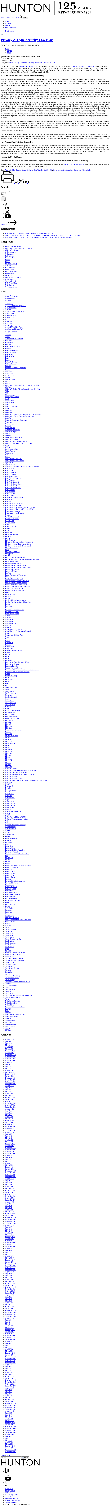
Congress (8, 422)
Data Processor (10, 480)
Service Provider (11, 929)
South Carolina (10, 943)
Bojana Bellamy (10, 356)
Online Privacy (10, 279)
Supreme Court (10, 964)
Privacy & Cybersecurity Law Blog (27, 40)
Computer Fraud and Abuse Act (16, 420)
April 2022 (9, 1140)
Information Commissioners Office (17, 662)
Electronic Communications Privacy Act (19, 542)
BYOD (7, 370)
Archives (8, 23)
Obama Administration (13, 811)
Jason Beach (9, 691)
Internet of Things (11, 676)
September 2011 (10, 1386)
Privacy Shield (10, 877)
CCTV (7, 383)
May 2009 (8, 1440)
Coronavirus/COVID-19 (13, 437)
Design (7, 515)
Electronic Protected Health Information (18, 546)
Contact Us (9, 1489)
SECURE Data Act (12, 918)
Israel (7, 683)
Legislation (9, 720)
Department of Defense (13, 505)
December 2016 (10, 1264)
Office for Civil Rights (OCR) (15, 817)
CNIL (7, 408)
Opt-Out (8, 831)
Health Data (9, 643)
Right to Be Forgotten (12, 894)
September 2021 (10, 1153)
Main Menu (15, 18)
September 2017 (10, 1246)
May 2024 (8, 1091)
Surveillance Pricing (12, 968)
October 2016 (10, 1268)
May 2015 (8, 1301)
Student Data (9, 962)
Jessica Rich (9, 701)
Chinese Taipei (10, 395)
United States (9, 1005)
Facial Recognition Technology (16, 575)
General (8, 266)
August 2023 (9, 1109)
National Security (11, 776)
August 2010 (9, 1411)
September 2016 (10, 1270)
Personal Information (12, 852)
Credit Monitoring (11, 449)
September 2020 (10, 1177)
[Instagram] (6, 1485)
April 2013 (9, 1349)
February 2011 (10, 1399)
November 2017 (10, 1242)
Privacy (7, 863)
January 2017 (9, 1262)
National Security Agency (14, 778)
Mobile (7, 757)
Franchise (8, 606)
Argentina (8, 323)
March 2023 (9, 1119)
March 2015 (9, 1304)
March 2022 (9, 1142)
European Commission (13, 563)
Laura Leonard (10, 714)
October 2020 (10, 1175)
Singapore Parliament (26, 66)
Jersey (7, 699)
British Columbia (11, 362)
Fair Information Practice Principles (17, 581)
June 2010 (8, 1415)
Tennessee (8, 984)
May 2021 (8, 1161)
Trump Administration (12, 997)
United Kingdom (11, 1003)
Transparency (9, 993)
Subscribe (4, 224)
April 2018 (9, 1233)
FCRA (7, 262)
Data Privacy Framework (13, 478)
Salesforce (8, 910)
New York (8, 796)
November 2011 (10, 1382)
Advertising (9, 304)
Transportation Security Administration (18, 995)
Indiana (7, 658)
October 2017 (10, 1244)
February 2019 (10, 1213)
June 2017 (8, 1252)
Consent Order (10, 428)
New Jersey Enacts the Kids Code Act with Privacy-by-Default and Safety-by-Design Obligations (39, 237)
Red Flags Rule (10, 889)
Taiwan (7, 974)
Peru (6, 856)
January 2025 (9, 1076)
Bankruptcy (9, 342)
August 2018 (9, 1225)
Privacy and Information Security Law (18, 865)
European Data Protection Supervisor (18, 567)
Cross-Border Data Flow (13, 459)
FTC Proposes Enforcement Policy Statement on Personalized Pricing (29, 233)
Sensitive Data (10, 925)
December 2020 (10, 1171)
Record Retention (11, 887)
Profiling (8, 879)
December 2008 (10, 1450)
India (7, 656)
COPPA (8, 435)
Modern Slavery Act (12, 1498)
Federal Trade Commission (14, 590)
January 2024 (9, 1099)
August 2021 (9, 1155)
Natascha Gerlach (11, 769)
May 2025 (8, 1068)
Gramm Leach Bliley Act (13, 635)
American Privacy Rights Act (15, 311)
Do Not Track (10, 523)
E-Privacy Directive (12, 534)
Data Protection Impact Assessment (17, 486)
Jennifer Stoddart (11, 697)
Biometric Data (10, 352)
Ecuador (8, 536)
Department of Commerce (14, 503)
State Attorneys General (13, 954)
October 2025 (10, 1059)
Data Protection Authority (14, 484)
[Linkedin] (7, 209)
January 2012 (9, 1378)
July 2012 (8, 1366)
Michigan (8, 749)
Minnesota (8, 753)
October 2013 (10, 1337)
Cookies (8, 433)
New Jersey (9, 792)
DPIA (7, 530)
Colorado (8, 412)
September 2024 (10, 1084)
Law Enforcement (11, 716)
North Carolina (10, 803)
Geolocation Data (11, 623)
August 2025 (9, 1062)
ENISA (7, 555)
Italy (6, 685)
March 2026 (9, 1049)
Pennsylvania (9, 846)
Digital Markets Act (12, 517)
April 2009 (9, 1442)
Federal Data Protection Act (14, 588)
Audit (7, 333)
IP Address (9, 679)
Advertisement (10, 302)
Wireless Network (11, 1026)
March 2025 (9, 1072)
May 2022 (8, 1138)
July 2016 (8, 1273)
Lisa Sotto (8, 726)
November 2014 (10, 1312)
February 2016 (10, 1283)
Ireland (7, 681)
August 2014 (9, 1318)
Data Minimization (11, 476)
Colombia (8, 410)
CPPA (7, 445)
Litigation (8, 728)
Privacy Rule (9, 875)
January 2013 (9, 1355)
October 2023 (10, 1105)
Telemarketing (86, 170)
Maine (7, 738)
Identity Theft (10, 269)
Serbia (7, 927)
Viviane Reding (10, 1020)
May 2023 (8, 1115)
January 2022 (9, 1146)
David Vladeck (10, 495)
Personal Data (10, 848)
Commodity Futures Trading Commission (19, 416)
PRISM (7, 861)
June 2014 (8, 1322)
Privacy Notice (10, 869)
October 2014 (10, 1314)
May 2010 (8, 1417)
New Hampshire (10, 790)
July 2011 (8, 1390)
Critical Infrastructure (12, 455)
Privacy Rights (10, 873)
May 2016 (8, 1277)
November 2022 (10, 1126)
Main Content (5, 18)
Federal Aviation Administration (16, 583)
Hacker (7, 639)
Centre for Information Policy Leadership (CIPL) (22, 385)
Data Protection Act (12, 482)
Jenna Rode (9, 695)
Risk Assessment (11, 898)
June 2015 (8, 1299)
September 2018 (10, 1223)
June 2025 (8, 1066)
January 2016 (9, 1285)
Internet (7, 674)
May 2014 (8, 1324)
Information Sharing (12, 664)
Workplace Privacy (11, 287)
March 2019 (9, 1212)
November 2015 (10, 1289)
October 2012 (10, 1361)
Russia (7, 906)
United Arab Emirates (12, 1001)
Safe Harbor (9, 908)
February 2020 (10, 1190)
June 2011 (8, 1392)
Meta (7, 745)
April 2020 (9, 1186)
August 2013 (9, 1341)
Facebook (8, 573)
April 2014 (9, 1326)
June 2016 (8, 1275)
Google (7, 633)
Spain (7, 949)
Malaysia (8, 739)
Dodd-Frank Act (10, 526)
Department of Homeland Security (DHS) (19, 509)
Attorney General (11, 331)
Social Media (9, 937)
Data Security (10, 490)
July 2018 (8, 1227)
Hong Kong (9, 648)
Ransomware (9, 885)
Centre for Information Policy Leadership (19, 248)
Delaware (8, 499)
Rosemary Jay (10, 904)
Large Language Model (13, 710)
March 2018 (9, 1235)
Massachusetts (10, 743)
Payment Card (10, 840)
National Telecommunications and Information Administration (26, 780)
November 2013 (10, 1335)
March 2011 (9, 1397)
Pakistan (8, 836)
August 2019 (9, 1202)
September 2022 (10, 1130)
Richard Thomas (11, 892)
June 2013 (8, 1345)
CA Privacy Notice (11, 1494)
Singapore (77, 170)
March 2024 (9, 1095)
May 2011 (8, 1394)
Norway (8, 809)
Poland (7, 860)
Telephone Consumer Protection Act (17, 982)
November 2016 (10, 1266)
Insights (9, 51)
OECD (7, 815)
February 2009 (10, 1446)
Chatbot (8, 387)
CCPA (7, 381)
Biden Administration (12, 346)
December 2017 (10, 1241)
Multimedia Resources (12, 277)
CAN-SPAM (9, 375)
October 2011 (10, 1384)
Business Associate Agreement (15, 368)
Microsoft (8, 751)
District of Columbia (12, 519)
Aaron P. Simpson (11, 296)
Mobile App (9, 759)
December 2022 (10, 1124)
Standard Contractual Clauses (15, 953)
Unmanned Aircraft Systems (14, 1007)
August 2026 (9, 1039)
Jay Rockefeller (10, 693)
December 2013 (10, 1334)
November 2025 (10, 1057)
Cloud (7, 404)
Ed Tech (8, 538)
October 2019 (10, 1198)
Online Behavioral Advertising (15, 825)
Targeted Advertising (12, 976)
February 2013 (10, 1353)
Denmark (8, 501)
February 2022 (10, 1144)
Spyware (8, 951)
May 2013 (8, 1347)
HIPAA (8, 645)
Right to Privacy (10, 896)
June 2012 (8, 1368)
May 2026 (8, 1045)
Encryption (9, 554)
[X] (7, 213)
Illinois (7, 654)
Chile (7, 391)
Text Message (10, 989)
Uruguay (8, 1009)
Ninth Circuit (9, 801)
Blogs (9, 53)
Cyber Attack (9, 463)
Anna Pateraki (10, 313)
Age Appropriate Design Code (15, 306)
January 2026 (9, 1053)
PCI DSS (8, 842)
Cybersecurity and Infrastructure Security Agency (22, 466)
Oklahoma (8, 823)
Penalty (7, 844)
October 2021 (10, 1151)
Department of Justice (12, 511)
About (7, 21)
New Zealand (10, 798)
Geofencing (9, 619)
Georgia (8, 625)
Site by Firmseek (11, 1502)
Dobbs (7, 525)
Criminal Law (10, 453)
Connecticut (9, 424)
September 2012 (10, 1363)
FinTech (8, 596)
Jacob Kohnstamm (11, 687)
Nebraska (8, 782)
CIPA (7, 399)
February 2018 (10, 1237)
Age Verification (10, 308)
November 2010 (10, 1405)
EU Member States (11, 561)
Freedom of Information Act (14, 610)
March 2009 (9, 1444)
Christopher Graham (12, 397)
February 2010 (10, 1423)
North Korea (9, 807)
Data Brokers (9, 470)
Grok (7, 637)
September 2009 (10, 1432)
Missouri (8, 755)
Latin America (10, 712)
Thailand (8, 991)
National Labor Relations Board (16, 772)
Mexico (7, 747)
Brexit (7, 360)
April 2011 (9, 1395)
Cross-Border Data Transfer (14, 461)
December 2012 (10, 1357)
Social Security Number (13, 939)
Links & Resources (11, 27)
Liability (8, 722)
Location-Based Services (13, 730)
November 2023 (10, 1103)
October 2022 (10, 1128)
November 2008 (10, 1452)
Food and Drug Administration (15, 600)
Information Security (27, 62)
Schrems (8, 914)
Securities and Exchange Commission (18, 920)
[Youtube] (8, 217)
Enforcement (9, 256)
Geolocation (9, 621)
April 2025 (9, 1070)
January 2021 (9, 1169)
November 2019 (10, 1196)
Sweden (8, 970)
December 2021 (10, 1148)
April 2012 (9, 1372)
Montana (8, 763)
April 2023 (9, 1117)
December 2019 (10, 1194)
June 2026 (8, 1043)
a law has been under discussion (83, 66)
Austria (7, 337)
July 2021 (8, 1157)
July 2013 (8, 1343)
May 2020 (8, 1184)
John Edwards (10, 705)
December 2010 (10, 1403)
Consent (8, 426)
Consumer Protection (12, 430)
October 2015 (10, 1291)
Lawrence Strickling (12, 718)
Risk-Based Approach (12, 900)
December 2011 (10, 1380)
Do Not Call (48, 170)
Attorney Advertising (12, 1500)
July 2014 (8, 1320)
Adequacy (8, 300)
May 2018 (8, 1231)
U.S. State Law (10, 285)
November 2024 (10, 1080)
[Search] (21, 18)
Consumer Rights (11, 432)
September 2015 (10, 1293)
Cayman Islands (10, 379)
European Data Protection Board (16, 565)
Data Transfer (38, 170)
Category (4, 192)
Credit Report (10, 451)
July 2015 (8, 1297)
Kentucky (8, 707)
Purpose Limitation (11, 883)
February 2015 (10, 1306)
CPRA (7, 447)
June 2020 (8, 1182)
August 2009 (9, 1434)
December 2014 (10, 1310)
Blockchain (9, 354)
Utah (7, 1011)
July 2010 (8, 1413)
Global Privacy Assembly (14, 629)
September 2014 (10, 1316)
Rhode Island (9, 891)
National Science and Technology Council (19, 774)
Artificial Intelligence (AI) (14, 329)
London (8, 732)
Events (7, 260)
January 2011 (9, 1401)
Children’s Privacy (11, 250)
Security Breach (49, 62)
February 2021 (10, 1167)
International (39, 62)
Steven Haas (9, 956)
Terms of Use (9, 1496)
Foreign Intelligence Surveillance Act (18, 602)
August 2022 (9, 1132)
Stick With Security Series (14, 958)
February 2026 (10, 1051)
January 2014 (9, 1332)
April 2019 (9, 1210)
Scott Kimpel (9, 916)
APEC (7, 319)
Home (7, 49)
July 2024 (8, 1088)
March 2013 (9, 1351)
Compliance (9, 418)
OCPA (7, 813)
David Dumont (10, 494)
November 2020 (10, 1173)
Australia (8, 335)
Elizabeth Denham (11, 548)
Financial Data (10, 594)
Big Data (8, 348)
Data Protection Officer (13, 488)
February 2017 (10, 1260)
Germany (8, 627)
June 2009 (8, 1438)
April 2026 (9, 1047)
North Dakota (10, 805)
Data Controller (10, 472)
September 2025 (10, 1060)
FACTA (8, 577)
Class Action (9, 401)
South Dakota (10, 945)
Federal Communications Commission (18, 586)
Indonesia (8, 660)
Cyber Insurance (10, 252)
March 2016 (9, 1281)
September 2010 (10, 1409)
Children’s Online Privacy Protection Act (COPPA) (22, 389)
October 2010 (10, 1407)
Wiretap (8, 1028)
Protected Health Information (63, 170)
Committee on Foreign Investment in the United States (23, 414)
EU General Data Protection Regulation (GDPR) (22, 559)
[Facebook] (5, 1482)
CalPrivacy (9, 373)
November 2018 (10, 1219)
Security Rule (10, 922)
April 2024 (9, 1093)
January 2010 (9, 1425)
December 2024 (10, 1078)
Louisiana (8, 734)
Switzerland (9, 972)
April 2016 (9, 1279)
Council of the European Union (16, 441)
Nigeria (7, 800)
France (7, 604)
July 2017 (8, 1250)
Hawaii (7, 641)
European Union (11, 258)
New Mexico (9, 794)
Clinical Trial (9, 402)
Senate (7, 923)
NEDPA (8, 784)
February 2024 (10, 1097)
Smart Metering (10, 935)
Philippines (9, 858)
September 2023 (10, 1107)
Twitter (7, 999)
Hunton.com (9, 31)
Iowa (7, 678)
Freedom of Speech (12, 612)
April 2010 (9, 1419)
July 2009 (8, 1436)
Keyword (4, 196)
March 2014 (9, 1328)
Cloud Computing (11, 406)
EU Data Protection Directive (15, 557)
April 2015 (9, 1303)
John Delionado (10, 703)
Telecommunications (12, 978)
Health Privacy (14, 62)
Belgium (8, 344)
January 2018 (9, 1239)
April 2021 (9, 1163)
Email (7, 550)
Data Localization (11, 474)
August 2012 (9, 1365)
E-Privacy (8, 532)
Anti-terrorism (10, 317)
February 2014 (10, 1330)
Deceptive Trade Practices (14, 497)
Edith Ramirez (10, 540)
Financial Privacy (11, 264)
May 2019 (8, 1208)
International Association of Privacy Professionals (22, 670)
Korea (7, 708)
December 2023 (10, 1101)
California (8, 371)
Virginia (8, 1018)
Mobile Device (10, 761)
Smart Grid (9, 933)
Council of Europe (11, 439)
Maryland (8, 741)
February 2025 (10, 1074)
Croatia (7, 457)
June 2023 (8, 1113)
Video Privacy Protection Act (15, 1014)
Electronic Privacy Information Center (18, 544)
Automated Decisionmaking (14, 339)
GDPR (7, 616)
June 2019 (8, 1206)
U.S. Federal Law (11, 283)
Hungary (8, 652)
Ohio (7, 821)
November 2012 (10, 1359)
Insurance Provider (11, 666)
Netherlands (9, 786)
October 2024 (10, 1082)
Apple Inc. (8, 321)
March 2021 (9, 1165)
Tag (2, 194)
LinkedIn (8, 724)
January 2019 (9, 1215)
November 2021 (10, 1150)
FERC (7, 592)
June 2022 (8, 1136)
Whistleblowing (10, 1024)
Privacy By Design (11, 867)
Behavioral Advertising (13, 246)
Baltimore (8, 341)
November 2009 (10, 1428)
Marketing (8, 275)
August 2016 (9, 1272)
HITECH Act (10, 647)
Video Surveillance (11, 1016)
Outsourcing (9, 834)
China (7, 393)
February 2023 (10, 1120)
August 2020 (9, 1179)
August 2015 (9, 1295)
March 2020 (9, 1188)
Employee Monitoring (12, 552)
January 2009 (9, 1448)
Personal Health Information (14, 850)
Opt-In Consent (10, 829)
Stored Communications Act (14, 960)
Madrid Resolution (11, 736)
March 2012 (9, 1374)
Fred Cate (8, 608)
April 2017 (9, 1256)
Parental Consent (11, 838)
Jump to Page (5, 1455)
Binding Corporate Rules (24, 170)
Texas (7, 987)
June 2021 (8, 1159)
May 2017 (8, 1254)
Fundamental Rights (12, 614)
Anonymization (10, 315)
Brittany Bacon (10, 364)
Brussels (8, 366)
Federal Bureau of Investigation (16, 585)
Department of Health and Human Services (20, 507)
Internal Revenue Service (13, 668)
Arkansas (8, 325)
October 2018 (10, 1221)
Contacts (8, 25)
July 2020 (8, 1181)
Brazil (7, 358)
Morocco (8, 765)
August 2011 (9, 1388)
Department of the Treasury (14, 513)
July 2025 (8, 1064)
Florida (7, 598)
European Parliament (12, 569)
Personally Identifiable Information (17, 854)
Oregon (7, 832)
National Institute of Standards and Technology (21, 770)
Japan (7, 689)
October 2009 (10, 1430)
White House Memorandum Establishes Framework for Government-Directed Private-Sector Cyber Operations (43, 235)
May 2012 (8, 1370)
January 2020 (9, 1192)
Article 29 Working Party (13, 327)
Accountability (10, 170)
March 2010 (9, 1421)
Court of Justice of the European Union (18, 443)
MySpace (8, 767)
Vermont (8, 1013)
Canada (7, 377)
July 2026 (8, 1041)
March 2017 (9, 1258)
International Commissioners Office (17, 672)
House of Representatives (14, 650)
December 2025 (10, 1055)
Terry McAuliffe (10, 985)
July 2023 (8, 1111)
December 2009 (10, 1426)
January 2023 (9, 1122)
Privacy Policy (10, 871)
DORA (7, 528)
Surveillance (9, 966)
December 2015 (10, 1287)
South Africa (9, 941)
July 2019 (8, 1204)
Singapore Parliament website (73, 164)
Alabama (8, 310)
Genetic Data (9, 617)
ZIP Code (8, 1030)
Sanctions (8, 912)
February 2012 (10, 1376)
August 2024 (9, 1086)
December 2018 (10, 1217)
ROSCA (8, 902)
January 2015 (9, 1308)
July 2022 (8, 1134)
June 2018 (8, 1229)
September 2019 (10, 1200)
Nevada (8, 788)
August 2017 (9, 1248)
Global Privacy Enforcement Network (18, 631)
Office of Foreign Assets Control (16, 819)
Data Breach (9, 468)
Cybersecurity (10, 254)
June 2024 (8, 1089)
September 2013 (10, 1339)
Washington (9, 1022)
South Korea (9, 947)
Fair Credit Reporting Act (14, 579)
